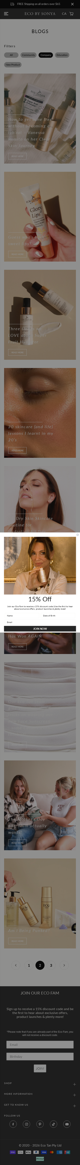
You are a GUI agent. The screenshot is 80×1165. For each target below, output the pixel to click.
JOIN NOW (40, 629)
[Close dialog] (77, 534)
